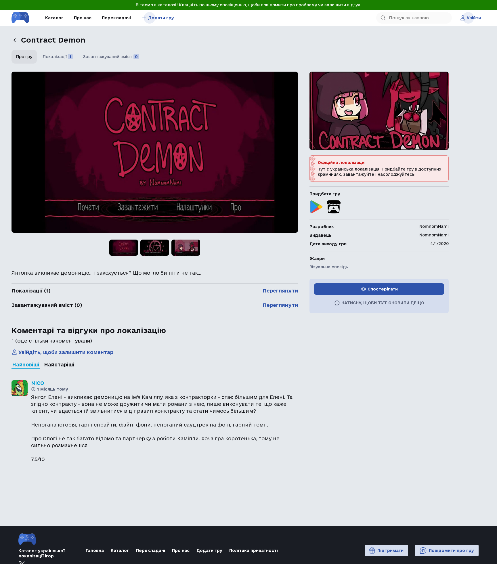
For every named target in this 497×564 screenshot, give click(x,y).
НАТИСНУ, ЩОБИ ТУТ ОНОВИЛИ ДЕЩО (382, 303)
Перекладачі (116, 18)
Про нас (82, 18)
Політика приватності (253, 550)
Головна (95, 550)
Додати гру (161, 18)
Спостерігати (383, 289)
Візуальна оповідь (328, 267)
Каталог (54, 18)
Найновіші (25, 364)
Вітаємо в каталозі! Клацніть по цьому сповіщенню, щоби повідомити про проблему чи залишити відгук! (249, 5)
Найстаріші (59, 364)
